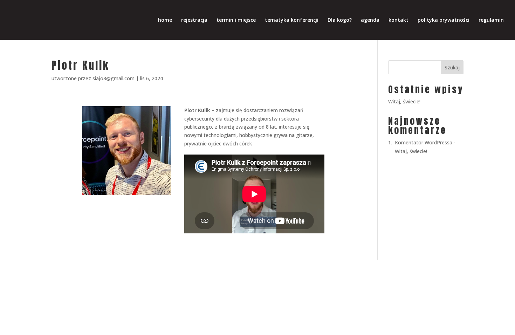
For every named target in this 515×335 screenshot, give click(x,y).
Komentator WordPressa (423, 142)
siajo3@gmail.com (113, 78)
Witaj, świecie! (404, 101)
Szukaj (452, 67)
